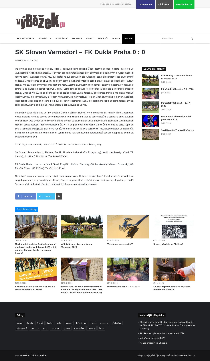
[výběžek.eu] (42, 21)
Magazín (103, 38)
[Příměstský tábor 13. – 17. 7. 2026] (150, 107)
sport (45, 328)
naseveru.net (146, 4)
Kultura (77, 38)
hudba (50, 323)
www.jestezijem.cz (186, 355)
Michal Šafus (20, 60)
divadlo (30, 323)
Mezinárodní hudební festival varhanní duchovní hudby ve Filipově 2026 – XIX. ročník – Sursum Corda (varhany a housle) (167, 325)
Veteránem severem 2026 (120, 244)
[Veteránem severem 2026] (128, 226)
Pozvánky (61, 38)
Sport (90, 38)
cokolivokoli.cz (184, 4)
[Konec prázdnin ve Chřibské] (174, 226)
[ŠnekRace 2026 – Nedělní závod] (150, 134)
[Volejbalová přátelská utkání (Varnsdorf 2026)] (150, 121)
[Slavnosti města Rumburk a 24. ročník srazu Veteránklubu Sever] (36, 269)
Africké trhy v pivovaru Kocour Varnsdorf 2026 (162, 333)
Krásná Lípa (81, 323)
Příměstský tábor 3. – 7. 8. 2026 (177, 89)
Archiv (128, 38)
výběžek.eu (164, 4)
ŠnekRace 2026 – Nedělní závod (177, 130)
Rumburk (35, 328)
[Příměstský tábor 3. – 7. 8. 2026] (150, 93)
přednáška (116, 323)
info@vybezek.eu (39, 355)
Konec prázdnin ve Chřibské (168, 244)
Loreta (93, 323)
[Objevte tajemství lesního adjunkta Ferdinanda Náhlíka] (174, 269)
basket (19, 323)
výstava (67, 328)
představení (22, 328)
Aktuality (45, 38)
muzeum (104, 323)
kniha (59, 323)
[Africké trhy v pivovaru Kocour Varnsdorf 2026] (150, 80)
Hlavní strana (26, 38)
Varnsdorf (55, 328)
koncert (69, 323)
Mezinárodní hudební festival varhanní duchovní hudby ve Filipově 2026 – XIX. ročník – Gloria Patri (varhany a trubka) (82, 289)
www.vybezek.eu (22, 355)
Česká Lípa (79, 328)
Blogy (116, 38)
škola (101, 328)
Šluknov (91, 328)
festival (40, 323)
